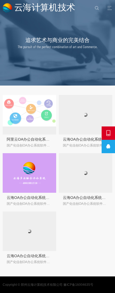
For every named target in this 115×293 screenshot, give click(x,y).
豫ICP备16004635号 (78, 285)
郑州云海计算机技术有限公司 (42, 285)
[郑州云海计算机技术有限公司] (39, 8)
